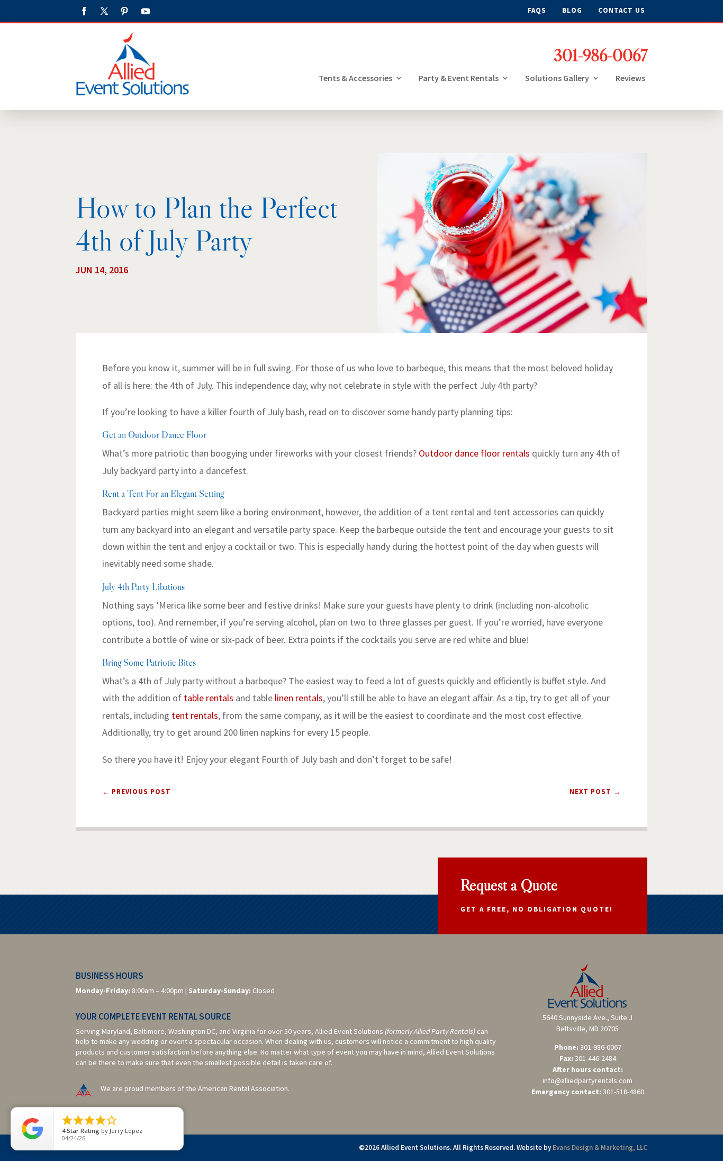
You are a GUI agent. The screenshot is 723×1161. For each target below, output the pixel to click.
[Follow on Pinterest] (124, 11)
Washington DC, (193, 1031)
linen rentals (299, 698)
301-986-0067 (600, 55)
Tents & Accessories (355, 78)
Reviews (630, 78)
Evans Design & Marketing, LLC (600, 1147)
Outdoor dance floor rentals (474, 453)
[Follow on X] (104, 11)
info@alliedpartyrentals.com (587, 1080)
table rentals (208, 698)
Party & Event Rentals (459, 78)
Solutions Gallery (557, 78)
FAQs (537, 11)
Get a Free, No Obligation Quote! (536, 909)
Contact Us (621, 11)
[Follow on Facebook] (84, 11)
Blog (572, 11)
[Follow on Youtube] (145, 11)
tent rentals (194, 715)
